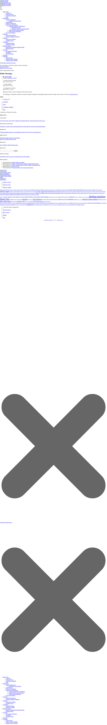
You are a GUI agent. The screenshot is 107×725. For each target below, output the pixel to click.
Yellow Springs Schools (82, 193)
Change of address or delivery (13, 36)
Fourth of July (21, 201)
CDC (36, 191)
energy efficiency (103, 203)
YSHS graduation (44, 197)
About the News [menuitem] (9, 679)
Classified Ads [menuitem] (9, 687)
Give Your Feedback (10, 32)
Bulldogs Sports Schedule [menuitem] (12, 723)
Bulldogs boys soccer (20, 194)
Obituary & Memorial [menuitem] (11, 689)
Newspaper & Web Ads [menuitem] (11, 714)
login (6, 65)
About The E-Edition (11, 39)
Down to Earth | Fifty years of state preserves (23, 167)
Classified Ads (9, 22)
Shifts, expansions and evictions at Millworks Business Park (26, 165)
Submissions (6, 18)
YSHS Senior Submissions (15, 31)
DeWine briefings (97, 196)
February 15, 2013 (12, 78)
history (77, 203)
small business (91, 203)
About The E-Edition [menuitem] (11, 702)
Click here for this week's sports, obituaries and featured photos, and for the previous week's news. (22, 120)
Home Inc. (101, 190)
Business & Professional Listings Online (15, 47)
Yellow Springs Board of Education (69, 193)
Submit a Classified (10, 44)
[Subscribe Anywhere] (5, 3)
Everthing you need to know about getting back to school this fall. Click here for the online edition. (22, 126)
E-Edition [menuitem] (5, 700)
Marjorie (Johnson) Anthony (18, 162)
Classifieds (5, 42)
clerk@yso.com (74, 94)
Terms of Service (7, 209)
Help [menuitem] (7, 682)
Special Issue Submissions (12, 25)
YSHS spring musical (102, 199)
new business (45, 204)
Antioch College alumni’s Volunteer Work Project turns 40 (25, 163)
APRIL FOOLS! (39, 204)
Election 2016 (48, 201)
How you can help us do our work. (8, 139)
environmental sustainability (10, 204)
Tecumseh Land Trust (5, 190)
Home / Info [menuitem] (6, 677)
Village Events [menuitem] (9, 720)
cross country (5, 203)
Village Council (4, 191)
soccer (14, 203)
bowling (56, 203)
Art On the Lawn (37, 201)
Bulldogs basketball (28, 190)
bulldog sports (72, 203)
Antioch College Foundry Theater (16, 190)
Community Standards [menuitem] (11, 681)
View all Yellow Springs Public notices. (9, 145)
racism (66, 204)
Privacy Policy (6, 212)
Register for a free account (6, 68)
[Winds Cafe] (3, 171)
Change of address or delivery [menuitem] (13, 699)
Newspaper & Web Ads (11, 51)
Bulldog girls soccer (21, 191)
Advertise (5, 49)
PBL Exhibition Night (18, 199)
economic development (50, 203)
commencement (27, 201)
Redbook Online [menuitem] (9, 711)
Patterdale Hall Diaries (71, 204)
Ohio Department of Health (89, 190)
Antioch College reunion (89, 199)
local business (97, 203)
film (12, 203)
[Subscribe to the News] (4, 0)
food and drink (60, 203)
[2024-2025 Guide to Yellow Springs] (6, 177)
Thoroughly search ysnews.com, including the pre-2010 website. (15, 156)
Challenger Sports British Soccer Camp (16, 197)
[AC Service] (3, 170)
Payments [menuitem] (5, 717)
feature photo (25, 203)
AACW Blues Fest (30, 199)
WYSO (97, 190)
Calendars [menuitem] (5, 719)
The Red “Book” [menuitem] (10, 716)
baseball (59, 204)
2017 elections (14, 201)
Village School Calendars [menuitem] (11, 721)
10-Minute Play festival (62, 199)
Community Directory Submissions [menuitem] (17, 691)
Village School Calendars (11, 59)
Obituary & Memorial (11, 23)
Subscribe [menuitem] (5, 696)
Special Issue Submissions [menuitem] (12, 690)
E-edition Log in (9, 40)
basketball (2, 204)
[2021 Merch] (6, 173)
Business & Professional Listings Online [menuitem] (15, 710)
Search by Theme (7, 187)
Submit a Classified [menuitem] (10, 707)
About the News (9, 14)
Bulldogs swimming (20, 193)
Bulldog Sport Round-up (56, 191)
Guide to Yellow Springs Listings (16, 30)
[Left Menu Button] (53, 675)
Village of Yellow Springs (11, 193)
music (17, 204)
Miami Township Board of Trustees (95, 193)
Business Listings (7, 46)
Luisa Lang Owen (15, 166)
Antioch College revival (53, 204)
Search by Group (7, 182)
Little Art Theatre (65, 190)
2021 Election (37, 199)
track (37, 203)
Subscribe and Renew (11, 35)
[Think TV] (3, 178)
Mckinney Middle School (11, 194)
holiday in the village (34, 197)
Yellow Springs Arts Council (30, 191)
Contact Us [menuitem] (8, 678)
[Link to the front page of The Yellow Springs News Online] (8, 63)
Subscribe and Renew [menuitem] (11, 698)
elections (25, 199)
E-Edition (5, 38)
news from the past (32, 203)
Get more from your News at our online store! (30, 132)
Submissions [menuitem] (6, 683)
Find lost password (4, 66)
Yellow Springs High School (44, 191)
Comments (5, 101)
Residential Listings (16, 27)
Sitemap (5, 215)
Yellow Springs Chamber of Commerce (32, 194)
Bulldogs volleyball (66, 191)
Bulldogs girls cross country (86, 191)
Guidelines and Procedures (15, 21)
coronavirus (19, 203)
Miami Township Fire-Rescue (38, 190)
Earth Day (72, 197)
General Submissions (11, 19)
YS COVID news (42, 203)
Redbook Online (9, 48)
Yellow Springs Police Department (53, 193)
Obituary (9, 203)
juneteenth (30, 201)
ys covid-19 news (22, 204)
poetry (1, 203)
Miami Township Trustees (50, 190)
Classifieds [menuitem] (5, 704)
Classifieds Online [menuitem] (10, 706)
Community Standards (11, 15)
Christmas (76, 199)
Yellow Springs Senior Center (97, 191)
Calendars (5, 56)
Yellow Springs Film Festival (52, 199)
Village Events (9, 57)
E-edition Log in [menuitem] (9, 703)
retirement (63, 204)
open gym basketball (3, 197)
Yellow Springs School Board (76, 190)
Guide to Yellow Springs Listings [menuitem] (16, 693)
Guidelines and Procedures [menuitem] (15, 686)
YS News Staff (8, 76)
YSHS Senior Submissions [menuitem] (15, 694)
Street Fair (4, 199)
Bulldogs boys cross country (29, 193)
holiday (27, 197)
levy (68, 203)
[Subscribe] (3, 179)
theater (34, 204)
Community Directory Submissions (17, 26)
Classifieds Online (10, 43)
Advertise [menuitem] (5, 712)
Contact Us (8, 13)
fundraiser (71, 199)
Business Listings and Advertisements (20, 28)
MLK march (44, 201)
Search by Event (6, 184)
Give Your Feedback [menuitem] (10, 695)
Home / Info (6, 11)
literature (65, 203)
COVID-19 (29, 204)
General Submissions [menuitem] (11, 685)
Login (4, 104)
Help (7, 17)
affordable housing (80, 204)
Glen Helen (58, 190)
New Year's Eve (5, 201)
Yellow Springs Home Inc (76, 191)
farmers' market (80, 199)
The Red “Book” (10, 53)
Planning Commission (13, 191)
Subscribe (5, 34)
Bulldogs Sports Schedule (12, 60)
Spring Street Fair (61, 197)
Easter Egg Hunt (44, 199)
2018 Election (12, 199)
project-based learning (83, 203)
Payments (5, 55)
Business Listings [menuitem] (7, 708)
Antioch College (39, 193)
